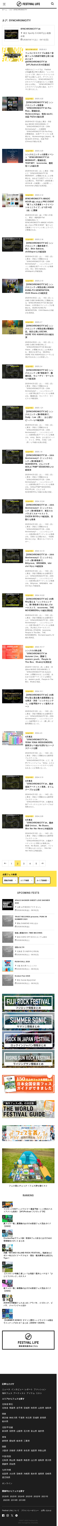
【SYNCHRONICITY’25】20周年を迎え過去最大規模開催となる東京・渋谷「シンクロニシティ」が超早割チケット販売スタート (39, 700)
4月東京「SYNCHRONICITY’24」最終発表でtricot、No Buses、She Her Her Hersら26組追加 (39, 824)
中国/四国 (6, 1456)
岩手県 (19, 1407)
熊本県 (34, 1473)
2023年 (29, 1496)
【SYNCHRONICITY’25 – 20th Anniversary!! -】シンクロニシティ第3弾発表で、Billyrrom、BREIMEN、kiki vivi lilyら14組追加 (39, 560)
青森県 (12, 1407)
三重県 (27, 1440)
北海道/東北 (7, 1404)
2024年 (21, 1496)
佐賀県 (5, 1473)
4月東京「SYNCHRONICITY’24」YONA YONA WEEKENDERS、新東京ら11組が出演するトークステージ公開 (39, 742)
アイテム (31, 1393)
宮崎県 (19, 1473)
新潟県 (5, 1430)
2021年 (45, 1496)
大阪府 (5, 1450)
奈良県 (27, 1450)
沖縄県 (27, 1473)
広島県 (5, 1460)
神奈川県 (13, 1417)
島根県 (19, 1460)
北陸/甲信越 (7, 1427)
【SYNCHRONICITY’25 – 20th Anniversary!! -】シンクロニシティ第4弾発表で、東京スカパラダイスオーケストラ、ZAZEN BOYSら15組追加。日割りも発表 (39, 512)
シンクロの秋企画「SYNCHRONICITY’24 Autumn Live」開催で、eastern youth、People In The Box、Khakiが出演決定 (38, 656)
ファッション (40, 1389)
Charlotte (34, 1522)
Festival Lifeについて (10, 1510)
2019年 (14, 1500)
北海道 (5, 1407)
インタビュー (17, 1389)
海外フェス (7, 1393)
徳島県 (41, 1460)
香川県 (48, 1460)
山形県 (41, 1407)
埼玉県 (29, 1417)
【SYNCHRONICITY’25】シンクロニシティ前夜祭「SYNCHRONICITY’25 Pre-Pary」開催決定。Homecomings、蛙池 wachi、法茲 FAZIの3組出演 (39, 109)
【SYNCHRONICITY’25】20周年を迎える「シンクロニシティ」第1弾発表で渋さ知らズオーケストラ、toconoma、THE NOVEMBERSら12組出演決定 (39, 604)
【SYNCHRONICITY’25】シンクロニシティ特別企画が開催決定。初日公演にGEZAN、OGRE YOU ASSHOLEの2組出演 (39, 331)
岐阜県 (19, 1440)
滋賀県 (34, 1450)
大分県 (12, 1473)
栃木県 (5, 1421)
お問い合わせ (46, 1510)
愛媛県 (5, 1463)
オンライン (7, 1483)
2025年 (13, 1496)
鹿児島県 (6, 1477)
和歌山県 (42, 1450)
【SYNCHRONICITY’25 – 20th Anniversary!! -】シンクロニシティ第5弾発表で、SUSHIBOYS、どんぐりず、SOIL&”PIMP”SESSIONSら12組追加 (39, 462)
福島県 (48, 1407)
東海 (4, 1436)
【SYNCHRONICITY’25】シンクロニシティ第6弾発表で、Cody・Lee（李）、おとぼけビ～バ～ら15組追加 (39, 415)
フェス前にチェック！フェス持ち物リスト (28, 1185)
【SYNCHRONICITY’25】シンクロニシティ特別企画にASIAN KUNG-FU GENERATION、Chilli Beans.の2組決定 (39, 288)
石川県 (27, 1430)
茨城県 (36, 1417)
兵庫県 (19, 1450)
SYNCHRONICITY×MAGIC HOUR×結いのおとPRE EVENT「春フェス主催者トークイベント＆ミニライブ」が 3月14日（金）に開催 (39, 204)
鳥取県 (27, 1460)
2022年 (37, 1496)
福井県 (41, 1430)
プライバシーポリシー (30, 1510)
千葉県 (21, 1417)
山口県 (34, 1460)
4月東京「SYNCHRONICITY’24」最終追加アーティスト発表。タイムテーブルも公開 (39, 785)
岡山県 (12, 1460)
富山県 (34, 1430)
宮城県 (27, 1407)
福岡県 (41, 1473)
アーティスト (19, 1393)
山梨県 (19, 1430)
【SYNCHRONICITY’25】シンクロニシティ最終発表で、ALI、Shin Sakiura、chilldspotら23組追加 (39, 247)
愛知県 (12, 1440)
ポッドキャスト (31, 49)
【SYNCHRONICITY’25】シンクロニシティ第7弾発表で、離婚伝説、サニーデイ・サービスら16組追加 (39, 374)
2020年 (6, 1500)
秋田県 (34, 1407)
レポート (29, 1389)
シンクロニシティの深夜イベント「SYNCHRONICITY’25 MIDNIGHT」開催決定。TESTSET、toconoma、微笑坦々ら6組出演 (39, 160)
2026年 (5, 1496)
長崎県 (48, 1473)
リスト (39, 1393)
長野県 (12, 1430)
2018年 (22, 1500)
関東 (4, 1413)
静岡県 (5, 1440)
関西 (4, 1446)
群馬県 (43, 1417)
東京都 (5, 1417)
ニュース (29, 99)
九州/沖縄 (6, 1469)
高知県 (12, 1463)
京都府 (12, 1450)
